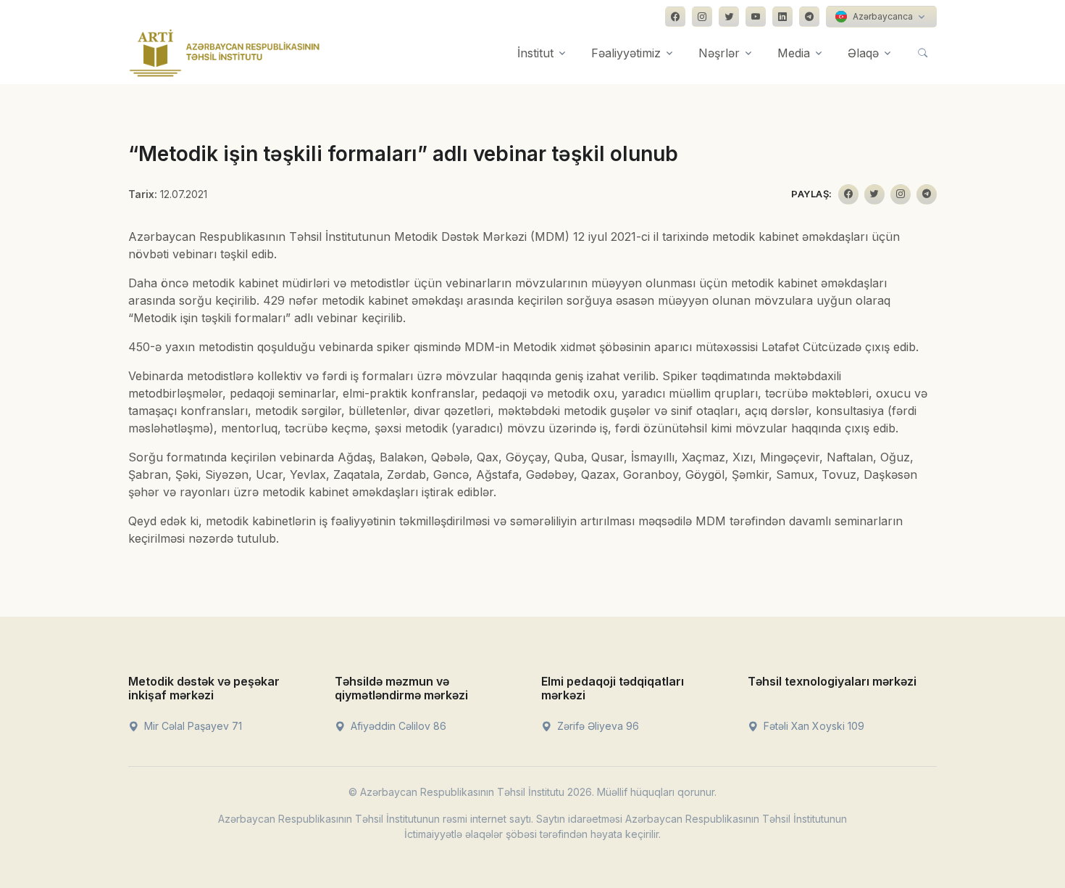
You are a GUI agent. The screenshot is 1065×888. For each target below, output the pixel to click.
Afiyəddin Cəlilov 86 (397, 726)
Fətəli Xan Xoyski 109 (812, 726)
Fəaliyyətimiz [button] (626, 53)
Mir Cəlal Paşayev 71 (191, 726)
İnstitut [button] (535, 53)
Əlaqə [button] (863, 53)
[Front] (224, 53)
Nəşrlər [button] (719, 53)
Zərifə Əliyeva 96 (596, 726)
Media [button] (793, 53)
